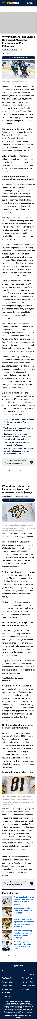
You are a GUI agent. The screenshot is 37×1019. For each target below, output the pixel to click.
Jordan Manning (10, 496)
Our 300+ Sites (28, 974)
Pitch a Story (27, 978)
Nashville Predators (14, 533)
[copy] (14, 53)
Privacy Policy (7, 982)
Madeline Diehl (10, 50)
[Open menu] (3, 3)
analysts (9, 640)
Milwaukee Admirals (14, 471)
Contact (5, 974)
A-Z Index (26, 989)
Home (4, 471)
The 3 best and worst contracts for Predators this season (18, 429)
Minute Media (13, 1001)
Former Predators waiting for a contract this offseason (16, 444)
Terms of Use (27, 982)
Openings (25, 970)
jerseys (27, 602)
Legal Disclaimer (28, 986)
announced (28, 545)
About (4, 970)
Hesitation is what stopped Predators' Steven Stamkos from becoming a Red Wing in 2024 (17, 436)
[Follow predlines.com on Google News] (31, 462)
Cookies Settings (8, 996)
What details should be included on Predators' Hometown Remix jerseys (18, 422)
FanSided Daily (8, 978)
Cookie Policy (7, 986)
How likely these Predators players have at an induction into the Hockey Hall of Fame (18, 451)
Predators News (13, 956)
